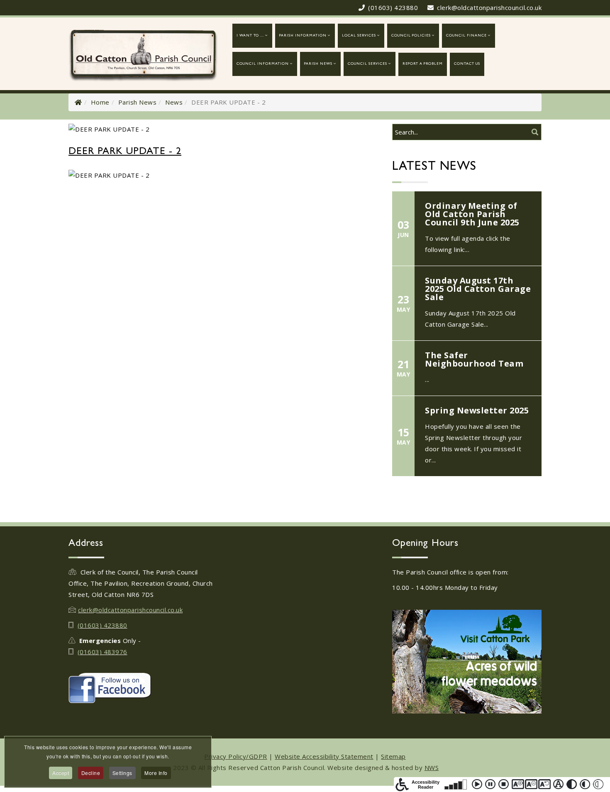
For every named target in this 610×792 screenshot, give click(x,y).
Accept (60, 772)
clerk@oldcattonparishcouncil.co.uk (489, 7)
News (174, 102)
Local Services (359, 36)
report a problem (423, 64)
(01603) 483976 (102, 652)
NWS (432, 767)
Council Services (367, 64)
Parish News (318, 64)
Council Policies (411, 36)
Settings (122, 772)
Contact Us (467, 64)
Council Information (263, 64)
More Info (156, 772)
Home (100, 102)
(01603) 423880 (393, 7)
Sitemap (393, 756)
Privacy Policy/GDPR (235, 756)
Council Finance (466, 36)
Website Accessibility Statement (324, 756)
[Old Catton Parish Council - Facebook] (143, 688)
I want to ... (250, 36)
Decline (90, 772)
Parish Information (303, 36)
